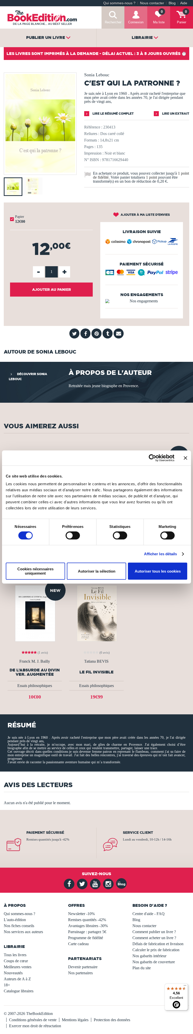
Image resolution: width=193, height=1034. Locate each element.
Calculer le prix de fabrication (155, 950)
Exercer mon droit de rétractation (35, 1026)
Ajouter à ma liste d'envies (145, 214)
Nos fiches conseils (19, 926)
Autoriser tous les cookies (158, 571)
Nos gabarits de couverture (153, 962)
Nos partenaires (80, 973)
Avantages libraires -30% (88, 926)
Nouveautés (13, 973)
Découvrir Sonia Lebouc (28, 376)
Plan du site (141, 968)
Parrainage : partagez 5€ (87, 932)
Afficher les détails (160, 554)
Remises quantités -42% (87, 920)
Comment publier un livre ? (154, 932)
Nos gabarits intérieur (149, 956)
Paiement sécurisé (45, 833)
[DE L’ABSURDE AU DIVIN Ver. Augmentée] (34, 613)
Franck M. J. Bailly (34, 661)
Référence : (93, 127)
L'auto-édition (15, 920)
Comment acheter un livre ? (154, 938)
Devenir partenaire (83, 967)
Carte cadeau (78, 944)
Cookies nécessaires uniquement (35, 571)
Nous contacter (152, 3)
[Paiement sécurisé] (141, 274)
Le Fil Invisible (96, 672)
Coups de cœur (16, 961)
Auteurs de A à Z (17, 979)
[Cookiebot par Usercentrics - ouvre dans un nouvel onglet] (152, 458)
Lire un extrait (175, 113)
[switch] (73, 535)
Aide (183, 3)
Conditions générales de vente (33, 1020)
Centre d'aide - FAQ (148, 914)
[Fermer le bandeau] (185, 458)
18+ (7, 985)
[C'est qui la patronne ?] (40, 171)
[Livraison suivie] (141, 242)
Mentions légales (75, 1020)
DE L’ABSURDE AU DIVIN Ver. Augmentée (35, 672)
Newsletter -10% (81, 914)
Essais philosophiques (34, 685)
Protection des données (112, 1020)
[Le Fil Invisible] (96, 613)
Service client (138, 833)
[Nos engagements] (141, 301)
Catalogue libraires (18, 991)
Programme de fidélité (85, 938)
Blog (172, 3)
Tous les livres (15, 955)
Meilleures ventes (17, 967)
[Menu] (185, 987)
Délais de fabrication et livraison (157, 944)
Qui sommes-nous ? (119, 3)
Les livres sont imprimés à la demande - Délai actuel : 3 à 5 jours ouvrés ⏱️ (96, 53)
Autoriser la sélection (96, 571)
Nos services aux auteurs (23, 932)
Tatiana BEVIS (96, 661)
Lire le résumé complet (113, 113)
